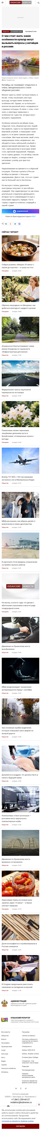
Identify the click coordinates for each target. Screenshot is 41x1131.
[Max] (19, 224)
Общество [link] (5, 355)
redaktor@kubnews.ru (21, 1102)
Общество (6, 31)
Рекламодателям (28, 1070)
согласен (20, 1126)
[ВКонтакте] (6, 224)
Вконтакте (16, 1088)
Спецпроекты (27, 1046)
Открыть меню (2, 2)
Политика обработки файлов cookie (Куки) (29, 1081)
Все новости (5, 1032)
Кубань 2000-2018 (28, 1050)
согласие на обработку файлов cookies (18, 1121)
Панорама (25, 1032)
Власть (3, 1039)
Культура (4, 1054)
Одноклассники (20, 1088)
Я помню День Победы (30, 1057)
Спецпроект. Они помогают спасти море (30, 1062)
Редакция (25, 1066)
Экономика (5, 1043)
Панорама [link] (5, 271)
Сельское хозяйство (8, 1068)
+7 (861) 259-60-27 (20, 1099)
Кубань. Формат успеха (30, 1054)
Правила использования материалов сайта (28, 1075)
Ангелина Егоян (31, 31)
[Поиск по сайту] (38, 2)
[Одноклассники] (10, 224)
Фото (3, 1057)
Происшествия (6, 1046)
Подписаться (22, 211)
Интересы (4, 1072)
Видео (3, 1061)
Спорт (3, 1050)
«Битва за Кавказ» (28, 1036)
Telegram (25, 1088)
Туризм (4, 1065)
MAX (34, 216)
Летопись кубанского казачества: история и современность (30, 1041)
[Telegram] (15, 224)
